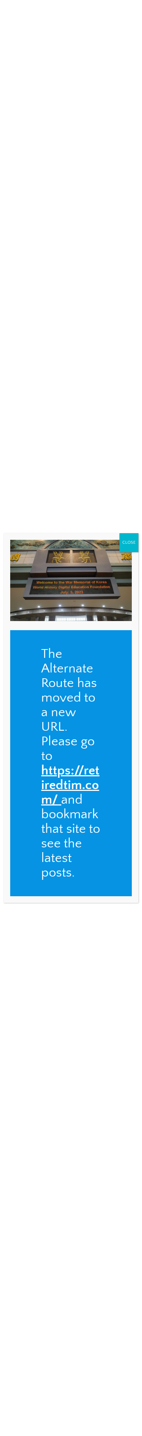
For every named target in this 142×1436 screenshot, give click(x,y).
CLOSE (128, 542)
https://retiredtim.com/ (70, 785)
